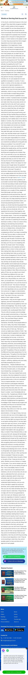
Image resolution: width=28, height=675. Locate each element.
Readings (7, 10)
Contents (4, 14)
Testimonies (4, 619)
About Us (16, 621)
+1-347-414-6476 (17, 638)
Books (15, 611)
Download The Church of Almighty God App (13, 626)
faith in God (21, 177)
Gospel (15, 616)
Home (2, 10)
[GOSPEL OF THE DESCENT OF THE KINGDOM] (14, 7)
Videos (2, 614)
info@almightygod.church (9, 640)
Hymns (15, 614)
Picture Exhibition (5, 621)
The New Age (17, 619)
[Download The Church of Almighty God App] (2, 629)
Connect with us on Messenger (14, 672)
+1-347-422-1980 (7, 638)
